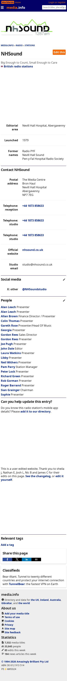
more (18, 2)
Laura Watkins (11, 353)
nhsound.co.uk (32, 250)
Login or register (57, 2)
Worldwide (8, 2)
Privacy (9, 624)
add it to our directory (35, 411)
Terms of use (12, 617)
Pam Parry (8, 367)
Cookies (9, 621)
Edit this (59, 52)
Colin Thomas (10, 321)
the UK (35, 599)
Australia (55, 599)
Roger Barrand (11, 385)
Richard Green (10, 376)
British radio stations (18, 66)
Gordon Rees (9, 335)
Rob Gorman (9, 381)
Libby (5, 358)
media (16, 7)
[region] (33, 96)
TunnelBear (17, 584)
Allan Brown (9, 316)
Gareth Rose (9, 325)
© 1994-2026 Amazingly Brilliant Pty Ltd (24, 661)
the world (24, 603)
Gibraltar (6, 603)
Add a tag (7, 545)
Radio (19, 45)
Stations (30, 45)
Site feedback (13, 632)
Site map (10, 628)
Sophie (6, 394)
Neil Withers (9, 362)
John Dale (7, 348)
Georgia (6, 330)
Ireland (44, 599)
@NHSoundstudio (34, 289)
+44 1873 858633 (33, 206)
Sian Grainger (10, 390)
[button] (7, 559)
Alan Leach (8, 307)
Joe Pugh (7, 344)
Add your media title (17, 613)
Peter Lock (8, 371)
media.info (7, 45)
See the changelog (38, 476)
